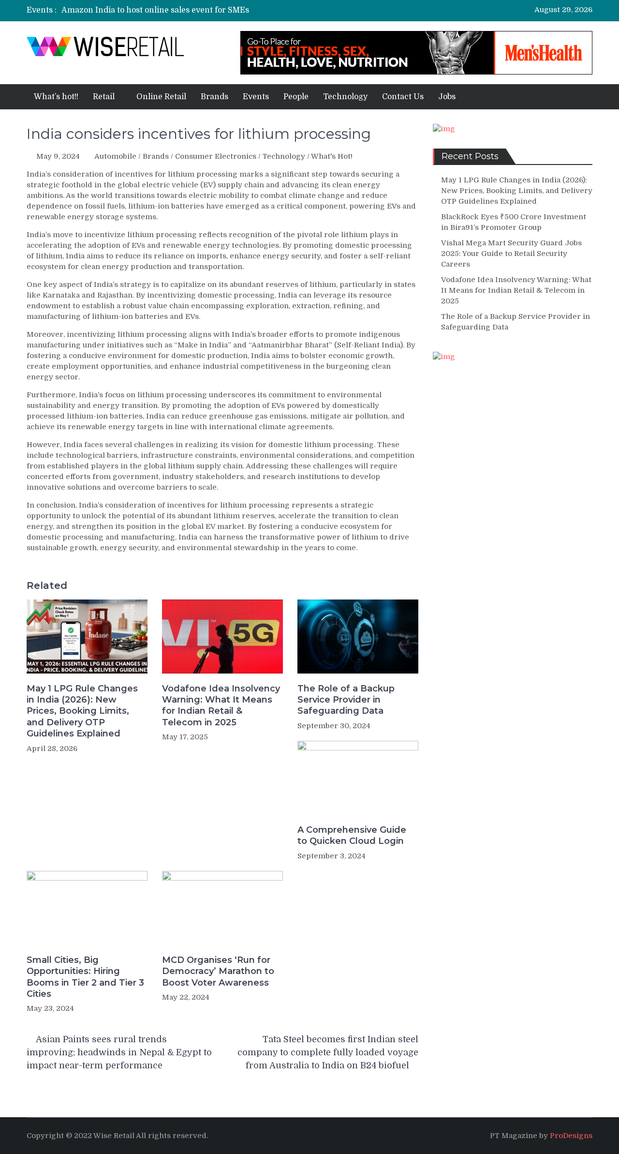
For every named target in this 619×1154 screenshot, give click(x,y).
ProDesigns (571, 1135)
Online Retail (161, 96)
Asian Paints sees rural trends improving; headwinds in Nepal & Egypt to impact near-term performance (119, 1052)
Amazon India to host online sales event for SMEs (155, 10)
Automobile (115, 156)
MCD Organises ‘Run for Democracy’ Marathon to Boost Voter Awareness (218, 971)
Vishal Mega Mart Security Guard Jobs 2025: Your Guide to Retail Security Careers (511, 254)
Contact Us (403, 96)
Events (256, 96)
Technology (345, 96)
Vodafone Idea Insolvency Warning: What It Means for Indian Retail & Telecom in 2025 (221, 705)
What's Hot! (332, 156)
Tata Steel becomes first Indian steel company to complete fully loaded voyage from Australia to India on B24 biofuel (327, 1052)
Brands (214, 96)
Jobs (447, 96)
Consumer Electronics (215, 156)
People (296, 96)
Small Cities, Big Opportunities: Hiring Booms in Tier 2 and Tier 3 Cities (85, 977)
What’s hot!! (56, 96)
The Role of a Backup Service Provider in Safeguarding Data (346, 700)
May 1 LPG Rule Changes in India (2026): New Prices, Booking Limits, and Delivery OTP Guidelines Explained (82, 711)
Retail (104, 96)
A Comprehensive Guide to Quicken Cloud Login (351, 835)
